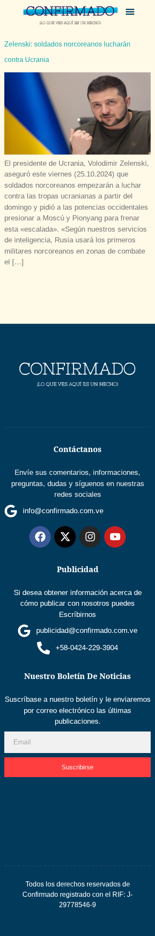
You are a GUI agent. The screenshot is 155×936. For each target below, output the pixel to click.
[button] (130, 11)
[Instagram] (90, 537)
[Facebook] (40, 537)
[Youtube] (115, 537)
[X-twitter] (65, 537)
